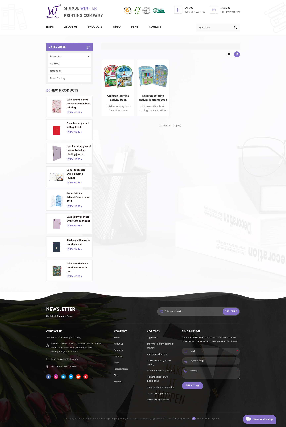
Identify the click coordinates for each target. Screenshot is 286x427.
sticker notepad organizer (159, 370)
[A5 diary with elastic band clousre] (56, 246)
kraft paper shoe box (157, 354)
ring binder (152, 337)
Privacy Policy (182, 418)
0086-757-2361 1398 (195, 12)
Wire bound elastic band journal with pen (77, 267)
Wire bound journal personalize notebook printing (79, 104)
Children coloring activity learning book (153, 98)
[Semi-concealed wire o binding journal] (56, 176)
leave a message (263, 419)
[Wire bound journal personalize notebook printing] (56, 106)
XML (169, 418)
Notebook (55, 71)
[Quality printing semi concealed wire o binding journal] (56, 153)
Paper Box (56, 56)
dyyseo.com (158, 418)
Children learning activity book (118, 98)
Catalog (54, 64)
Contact (155, 27)
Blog (116, 375)
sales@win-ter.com (230, 12)
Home (50, 27)
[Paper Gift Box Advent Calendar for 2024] (56, 200)
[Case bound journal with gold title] (56, 129)
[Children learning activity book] (118, 76)
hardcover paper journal (159, 393)
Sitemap (118, 381)
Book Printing (57, 78)
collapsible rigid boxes (158, 399)
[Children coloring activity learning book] (153, 76)
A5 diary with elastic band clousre (78, 242)
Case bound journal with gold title (78, 125)
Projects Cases (121, 369)
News (134, 27)
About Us (70, 27)
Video (117, 27)
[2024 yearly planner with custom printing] (56, 223)
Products (95, 27)
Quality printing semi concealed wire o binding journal (79, 150)
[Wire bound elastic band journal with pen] (56, 270)
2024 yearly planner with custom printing (78, 219)
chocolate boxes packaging (160, 387)
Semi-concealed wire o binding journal (76, 174)
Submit (190, 386)
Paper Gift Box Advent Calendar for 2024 (78, 197)
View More (74, 113)
